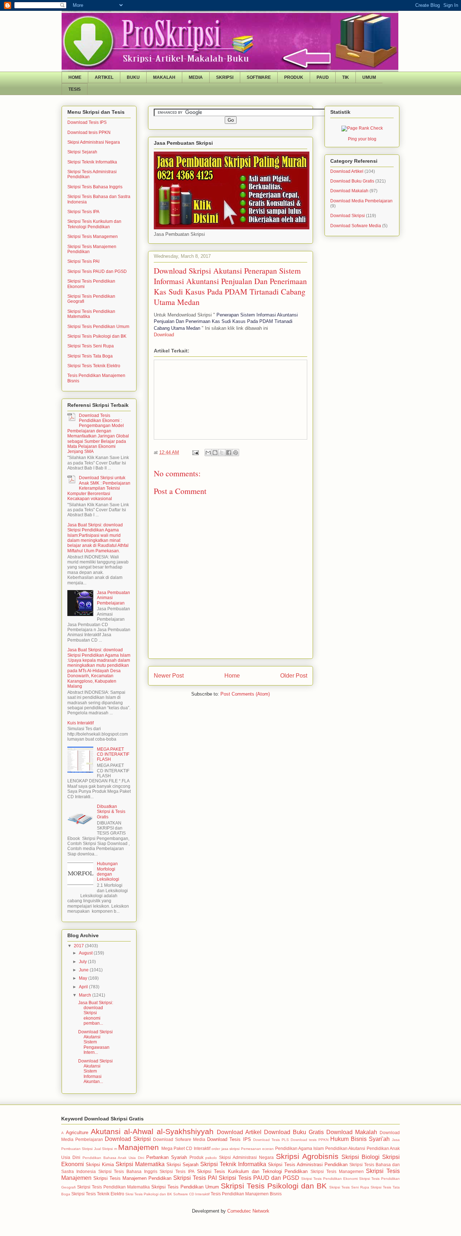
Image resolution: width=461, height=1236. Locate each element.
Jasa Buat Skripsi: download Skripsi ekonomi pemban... (95, 1013)
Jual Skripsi (103, 1149)
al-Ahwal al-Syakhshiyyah (169, 1131)
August (86, 953)
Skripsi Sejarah (82, 151)
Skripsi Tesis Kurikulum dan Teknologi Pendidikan (94, 224)
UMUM (369, 77)
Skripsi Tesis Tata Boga (90, 356)
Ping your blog (362, 138)
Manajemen (138, 1147)
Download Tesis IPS (87, 122)
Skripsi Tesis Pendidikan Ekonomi (329, 1179)
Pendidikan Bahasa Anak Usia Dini (113, 1158)
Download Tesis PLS (271, 1140)
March (85, 995)
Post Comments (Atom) (245, 694)
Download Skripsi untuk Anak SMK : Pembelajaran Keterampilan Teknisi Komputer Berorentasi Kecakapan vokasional (98, 488)
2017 (79, 945)
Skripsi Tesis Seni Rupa (90, 346)
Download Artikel (346, 171)
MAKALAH (164, 77)
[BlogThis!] (215, 452)
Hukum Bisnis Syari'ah (360, 1139)
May (83, 978)
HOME (74, 77)
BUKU (133, 77)
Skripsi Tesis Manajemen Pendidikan (132, 1178)
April (84, 986)
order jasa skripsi (225, 1149)
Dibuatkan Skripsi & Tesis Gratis (111, 811)
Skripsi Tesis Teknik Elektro (93, 365)
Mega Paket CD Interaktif (185, 1148)
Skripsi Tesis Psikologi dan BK (96, 336)
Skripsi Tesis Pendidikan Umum (98, 326)
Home (232, 676)
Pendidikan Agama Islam (299, 1148)
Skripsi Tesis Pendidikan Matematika (113, 1187)
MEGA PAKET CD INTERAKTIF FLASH (113, 754)
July (83, 961)
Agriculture (77, 1132)
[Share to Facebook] (228, 452)
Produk (196, 1157)
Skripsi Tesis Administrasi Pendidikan (308, 1164)
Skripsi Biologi (360, 1157)
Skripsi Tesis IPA (83, 211)
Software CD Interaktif (191, 1194)
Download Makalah (349, 190)
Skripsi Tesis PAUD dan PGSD (97, 271)
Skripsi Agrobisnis (307, 1156)
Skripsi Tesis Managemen (92, 236)
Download (164, 334)
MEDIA (196, 77)
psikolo (211, 1158)
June (84, 969)
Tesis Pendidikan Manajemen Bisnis (246, 1193)
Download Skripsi (347, 215)
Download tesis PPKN (89, 132)
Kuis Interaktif (80, 722)
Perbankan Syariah (166, 1157)
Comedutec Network (248, 1211)
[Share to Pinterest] (235, 452)
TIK (345, 77)
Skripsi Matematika (140, 1164)
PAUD (323, 77)
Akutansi (106, 1131)
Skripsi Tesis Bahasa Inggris (94, 186)
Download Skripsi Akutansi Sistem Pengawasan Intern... (95, 1042)
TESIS (74, 89)
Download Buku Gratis (352, 181)
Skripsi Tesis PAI (83, 261)
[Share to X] (221, 452)
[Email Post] (195, 452)
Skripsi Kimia (100, 1164)
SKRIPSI (224, 77)
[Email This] (208, 452)
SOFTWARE (259, 77)
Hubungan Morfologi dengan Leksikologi (108, 871)
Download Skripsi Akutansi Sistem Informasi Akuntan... (95, 1071)
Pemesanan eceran (257, 1149)
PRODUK (293, 77)
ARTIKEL (104, 77)
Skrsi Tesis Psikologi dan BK (148, 1194)
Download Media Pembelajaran (361, 200)
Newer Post (169, 676)
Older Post (293, 676)
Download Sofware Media (355, 225)
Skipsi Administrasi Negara (93, 142)
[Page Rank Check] (362, 128)
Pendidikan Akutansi (345, 1148)
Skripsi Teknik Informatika (92, 162)
